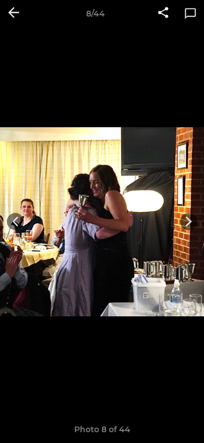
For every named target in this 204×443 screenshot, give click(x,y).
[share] (163, 14)
